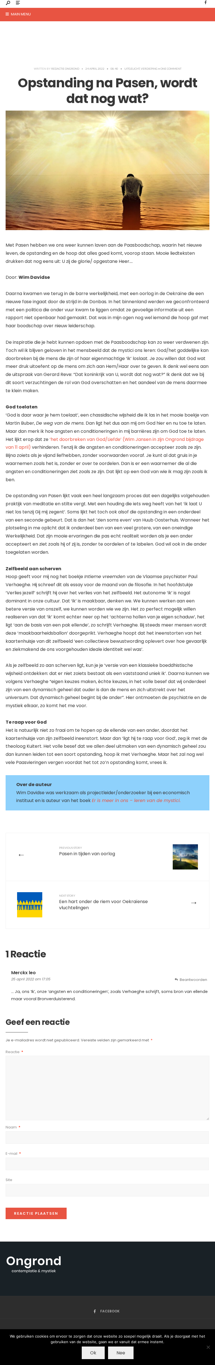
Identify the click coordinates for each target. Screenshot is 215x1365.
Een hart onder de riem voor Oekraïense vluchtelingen (103, 902)
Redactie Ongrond (65, 68)
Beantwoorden (193, 979)
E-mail (13, 1153)
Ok (93, 1353)
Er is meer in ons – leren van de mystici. (136, 800)
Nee (120, 1353)
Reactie (14, 1052)
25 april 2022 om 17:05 (30, 979)
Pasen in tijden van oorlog (87, 851)
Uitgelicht (132, 68)
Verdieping (149, 68)
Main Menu (20, 14)
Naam (13, 1127)
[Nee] (208, 1347)
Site (9, 1179)
